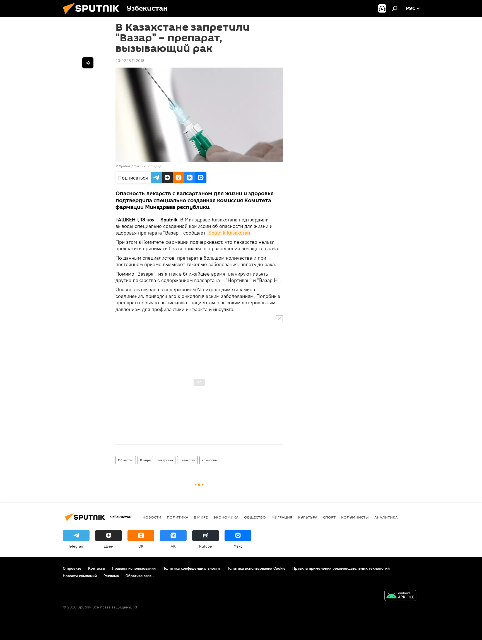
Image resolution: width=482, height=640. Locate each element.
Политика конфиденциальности (191, 568)
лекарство (165, 460)
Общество (125, 460)
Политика (177, 517)
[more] (87, 62)
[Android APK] (400, 596)
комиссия (209, 460)
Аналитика (386, 517)
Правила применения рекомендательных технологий (341, 568)
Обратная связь (139, 575)
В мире (145, 460)
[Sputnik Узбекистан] (93, 15)
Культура (307, 517)
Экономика (225, 517)
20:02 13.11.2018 (129, 60)
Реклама (111, 575)
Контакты (96, 568)
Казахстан (187, 460)
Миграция (281, 517)
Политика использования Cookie (256, 568)
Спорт (329, 517)
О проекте (72, 568)
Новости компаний (80, 575)
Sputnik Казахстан (229, 233)
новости (152, 517)
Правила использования (134, 568)
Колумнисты (355, 517)
